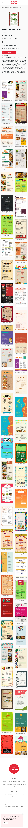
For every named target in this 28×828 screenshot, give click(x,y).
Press (14, 804)
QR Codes (23, 784)
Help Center (21, 794)
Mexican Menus (8, 7)
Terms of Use (8, 806)
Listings (4, 784)
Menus (2, 7)
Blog (16, 794)
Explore (14, 796)
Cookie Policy (9, 819)
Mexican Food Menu (17, 7)
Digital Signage (21, 781)
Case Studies (11, 794)
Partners (18, 804)
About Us (9, 804)
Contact (23, 804)
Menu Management (12, 781)
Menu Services (17, 786)
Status (21, 806)
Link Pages (10, 786)
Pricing (4, 804)
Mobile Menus (16, 784)
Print (5, 794)
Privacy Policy (15, 806)
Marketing (9, 784)
